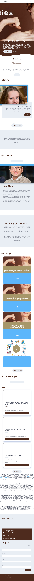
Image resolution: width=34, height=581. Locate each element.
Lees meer (17, 74)
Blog (3, 388)
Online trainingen (9, 376)
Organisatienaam (4, 565)
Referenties (6, 80)
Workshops (6, 253)
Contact (16, 51)
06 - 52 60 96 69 (6, 535)
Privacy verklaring (7, 579)
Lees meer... (17, 438)
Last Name (3, 559)
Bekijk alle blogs (17, 471)
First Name (3, 553)
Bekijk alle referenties (17, 125)
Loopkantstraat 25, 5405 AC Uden (9, 538)
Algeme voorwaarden (7, 577)
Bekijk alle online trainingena (17, 381)
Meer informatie (8, 51)
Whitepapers (7, 155)
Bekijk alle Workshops (17, 370)
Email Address (4, 547)
